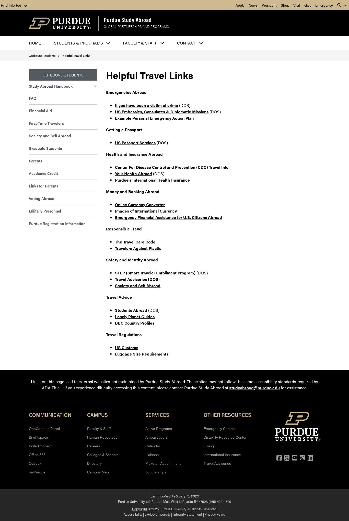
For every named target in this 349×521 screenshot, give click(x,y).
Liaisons (152, 455)
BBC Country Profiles (134, 323)
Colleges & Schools (102, 455)
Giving (209, 446)
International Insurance (222, 455)
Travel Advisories (217, 463)
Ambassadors (156, 437)
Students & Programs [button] (78, 43)
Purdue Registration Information (57, 223)
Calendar (152, 446)
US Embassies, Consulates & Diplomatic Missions (161, 112)
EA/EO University (157, 514)
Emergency (324, 5)
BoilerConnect (40, 446)
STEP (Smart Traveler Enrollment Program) (155, 273)
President (269, 5)
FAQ (32, 98)
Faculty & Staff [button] (140, 43)
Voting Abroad (41, 198)
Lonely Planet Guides (135, 316)
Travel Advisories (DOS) (137, 279)
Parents (35, 161)
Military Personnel (45, 211)
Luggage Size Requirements (141, 354)
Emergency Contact (220, 429)
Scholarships (155, 472)
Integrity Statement (187, 514)
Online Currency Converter (140, 204)
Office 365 (37, 455)
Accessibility (133, 514)
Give (307, 5)
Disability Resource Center (225, 437)
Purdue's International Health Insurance (152, 180)
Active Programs (158, 429)
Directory (94, 463)
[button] (342, 5)
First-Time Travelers (46, 123)
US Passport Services (135, 143)
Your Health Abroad (133, 173)
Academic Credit (43, 173)
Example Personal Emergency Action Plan (154, 118)
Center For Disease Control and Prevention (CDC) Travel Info (171, 167)
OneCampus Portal (44, 429)
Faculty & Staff (99, 429)
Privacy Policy (215, 514)
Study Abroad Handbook (51, 86)
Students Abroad (131, 310)
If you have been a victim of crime (146, 105)
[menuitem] (63, 86)
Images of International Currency (146, 211)
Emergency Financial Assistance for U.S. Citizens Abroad (168, 217)
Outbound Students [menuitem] (63, 75)
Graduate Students (45, 148)
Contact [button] (186, 43)
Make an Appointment (163, 463)
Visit (296, 5)
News (253, 5)
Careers (93, 446)
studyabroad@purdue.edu (254, 388)
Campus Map (98, 472)
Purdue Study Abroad (128, 20)
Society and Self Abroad (50, 136)
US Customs (126, 347)
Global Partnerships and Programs (136, 26)
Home (35, 43)
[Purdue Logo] (60, 23)
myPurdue (37, 472)
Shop (285, 5)
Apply (240, 5)
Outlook (35, 463)
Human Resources (102, 437)
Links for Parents (43, 186)
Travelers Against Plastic (138, 248)
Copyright (139, 508)
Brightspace (38, 437)
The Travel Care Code (135, 242)
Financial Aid (40, 111)
